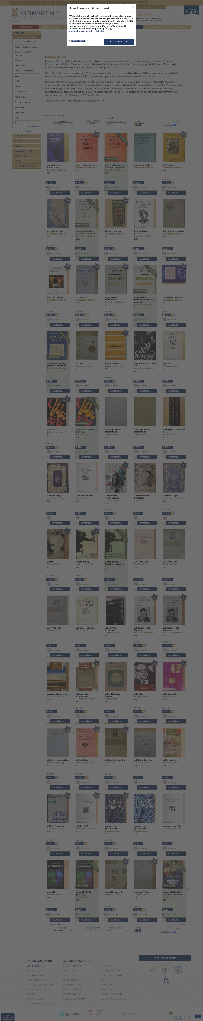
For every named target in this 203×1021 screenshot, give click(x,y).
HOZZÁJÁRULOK (119, 41)
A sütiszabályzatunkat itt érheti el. (90, 29)
